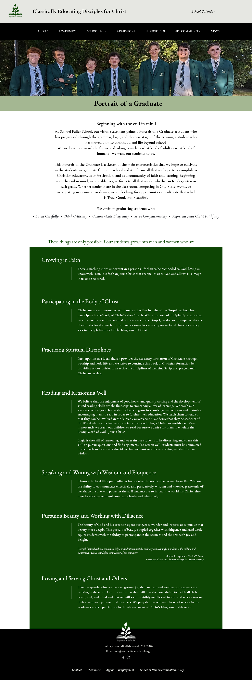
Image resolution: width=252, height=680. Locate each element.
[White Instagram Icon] (128, 657)
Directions (93, 670)
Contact (77, 670)
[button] (40, 31)
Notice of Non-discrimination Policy (162, 670)
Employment (126, 670)
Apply (110, 670)
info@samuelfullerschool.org (132, 651)
